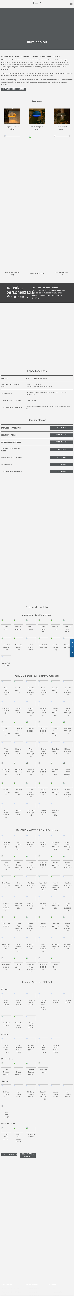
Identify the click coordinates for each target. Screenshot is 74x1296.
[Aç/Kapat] (25, 1288)
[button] (72, 648)
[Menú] (71, 4)
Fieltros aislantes (32, 1285)
